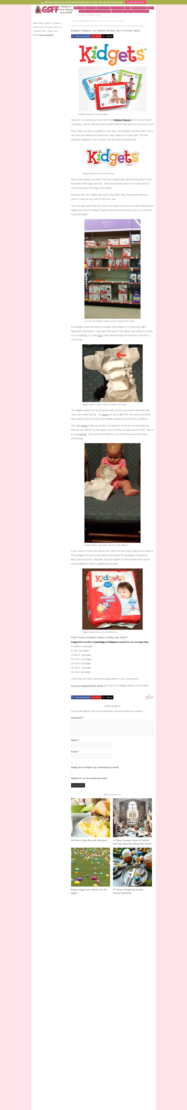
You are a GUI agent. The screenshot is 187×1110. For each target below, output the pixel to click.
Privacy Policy (138, 26)
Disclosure (115, 26)
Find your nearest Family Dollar (87, 685)
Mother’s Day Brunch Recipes (89, 840)
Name (75, 740)
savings (82, 434)
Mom (100, 335)
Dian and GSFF (46, 35)
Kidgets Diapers (122, 120)
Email (75, 751)
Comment (77, 718)
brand (105, 414)
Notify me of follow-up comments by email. (95, 767)
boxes (84, 425)
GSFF (53, 9)
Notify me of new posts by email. (89, 778)
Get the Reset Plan (136, 2)
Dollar (104, 114)
